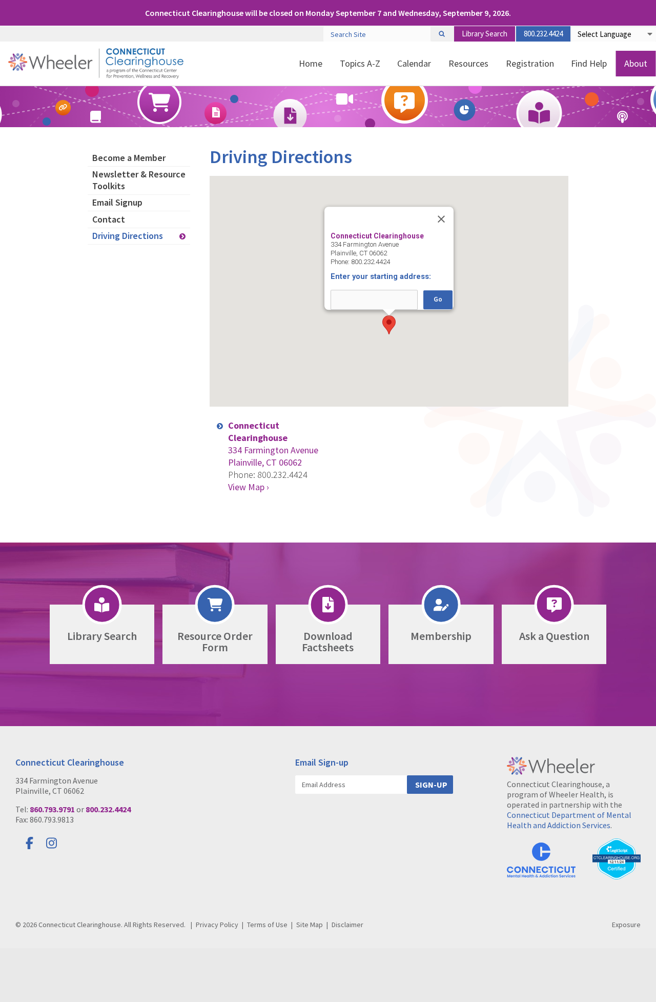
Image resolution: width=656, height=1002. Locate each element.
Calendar (414, 63)
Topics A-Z (360, 63)
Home (310, 63)
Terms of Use (267, 924)
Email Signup (117, 202)
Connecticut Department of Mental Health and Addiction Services (569, 820)
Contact (108, 219)
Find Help (589, 63)
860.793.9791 (52, 809)
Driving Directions (127, 236)
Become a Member (129, 158)
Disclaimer (347, 924)
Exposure (626, 924)
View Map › (248, 487)
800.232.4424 (543, 33)
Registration (530, 63)
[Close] (441, 219)
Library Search (484, 33)
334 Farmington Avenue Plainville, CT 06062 (273, 443)
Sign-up (431, 784)
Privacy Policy (217, 924)
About (635, 63)
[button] (389, 324)
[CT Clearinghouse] (95, 63)
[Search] (441, 34)
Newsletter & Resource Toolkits (139, 180)
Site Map (309, 924)
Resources (468, 63)
